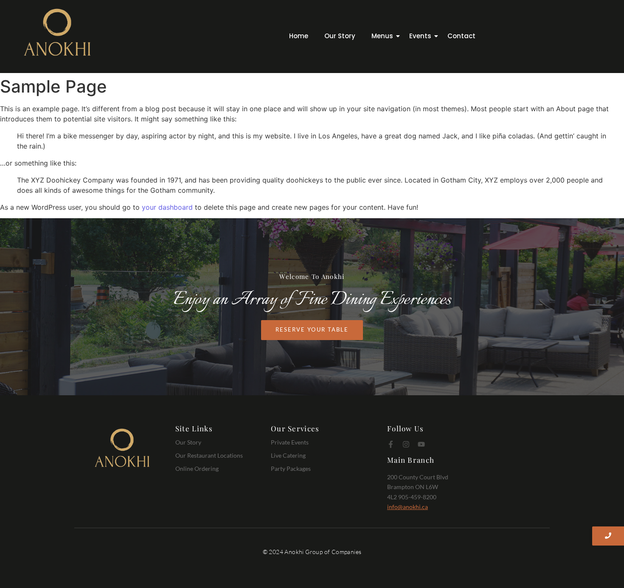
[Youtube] (421, 444)
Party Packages (291, 468)
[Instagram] (406, 444)
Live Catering (288, 455)
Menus (382, 35)
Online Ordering (197, 468)
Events (420, 35)
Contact (461, 35)
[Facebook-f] (390, 444)
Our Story (339, 35)
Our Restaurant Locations (209, 455)
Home (298, 35)
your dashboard (167, 207)
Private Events (290, 442)
